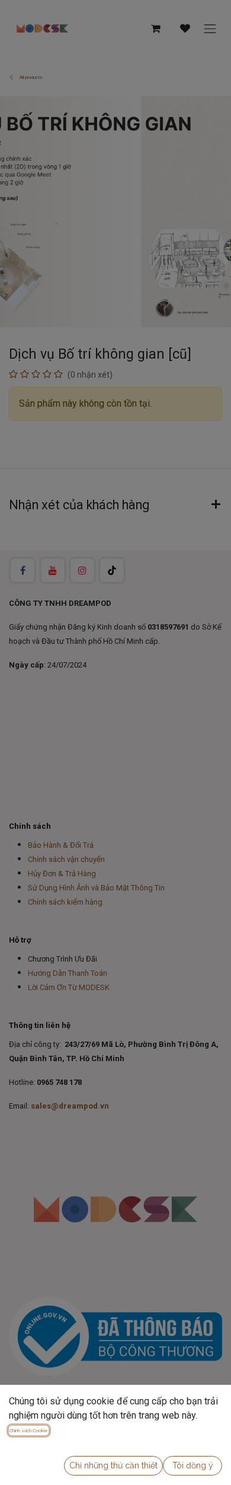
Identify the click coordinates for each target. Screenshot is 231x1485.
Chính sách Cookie (28, 1430)
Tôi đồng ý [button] (192, 1465)
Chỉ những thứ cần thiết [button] (113, 1465)
